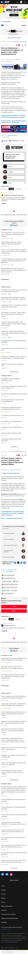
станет (17, 506)
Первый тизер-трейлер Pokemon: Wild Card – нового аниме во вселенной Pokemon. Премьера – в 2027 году (13, 333)
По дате (4, 189)
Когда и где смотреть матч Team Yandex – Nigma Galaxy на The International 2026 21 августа (13, 861)
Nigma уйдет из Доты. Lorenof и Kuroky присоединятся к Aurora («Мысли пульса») (12, 667)
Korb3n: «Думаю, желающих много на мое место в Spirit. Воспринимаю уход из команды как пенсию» (13, 713)
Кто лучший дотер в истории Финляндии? (13, 526)
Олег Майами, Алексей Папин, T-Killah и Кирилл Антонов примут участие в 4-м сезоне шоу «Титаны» (13, 314)
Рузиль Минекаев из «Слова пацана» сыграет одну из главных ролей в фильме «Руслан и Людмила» (13, 234)
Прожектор (3, 910)
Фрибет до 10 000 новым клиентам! (13, 195)
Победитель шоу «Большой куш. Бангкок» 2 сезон (12, 365)
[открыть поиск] (17, 2)
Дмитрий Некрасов (12, 135)
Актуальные (18, 189)
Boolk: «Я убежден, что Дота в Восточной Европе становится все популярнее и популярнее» (13, 697)
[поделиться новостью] (25, 45)
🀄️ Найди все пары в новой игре (10, 473)
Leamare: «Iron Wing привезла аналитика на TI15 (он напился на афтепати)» (13, 763)
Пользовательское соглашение (8, 914)
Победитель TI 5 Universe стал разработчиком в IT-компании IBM (13, 756)
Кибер (2, 41)
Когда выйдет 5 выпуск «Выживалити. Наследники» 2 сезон (10, 379)
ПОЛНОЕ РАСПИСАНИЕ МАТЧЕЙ (14, 37)
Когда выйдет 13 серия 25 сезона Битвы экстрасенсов (11, 439)
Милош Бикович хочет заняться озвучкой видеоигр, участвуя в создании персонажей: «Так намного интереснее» (13, 270)
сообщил (20, 499)
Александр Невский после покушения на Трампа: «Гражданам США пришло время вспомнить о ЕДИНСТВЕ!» (13, 260)
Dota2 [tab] (6, 25)
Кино (5, 41)
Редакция (3, 890)
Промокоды (4, 922)
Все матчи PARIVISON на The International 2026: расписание (13, 800)
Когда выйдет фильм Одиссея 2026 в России (12, 415)
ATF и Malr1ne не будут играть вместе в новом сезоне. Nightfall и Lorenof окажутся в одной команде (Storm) (13, 676)
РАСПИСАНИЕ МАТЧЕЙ (6, 21)
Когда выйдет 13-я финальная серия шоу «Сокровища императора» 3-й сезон (11, 408)
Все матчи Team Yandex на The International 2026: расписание (13, 815)
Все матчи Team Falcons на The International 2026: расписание (13, 853)
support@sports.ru (5, 929)
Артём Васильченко (12, 569)
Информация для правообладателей (9, 918)
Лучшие (11, 189)
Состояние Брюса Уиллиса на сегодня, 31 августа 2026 (13, 349)
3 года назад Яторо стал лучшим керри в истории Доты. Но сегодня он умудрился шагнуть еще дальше (12, 513)
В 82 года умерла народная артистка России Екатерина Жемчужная (12, 400)
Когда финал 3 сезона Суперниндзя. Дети (12, 427)
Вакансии (3, 898)
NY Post (7, 137)
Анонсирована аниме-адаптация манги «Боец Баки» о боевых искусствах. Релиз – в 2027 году (13, 298)
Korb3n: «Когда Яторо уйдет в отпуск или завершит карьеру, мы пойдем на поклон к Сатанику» (12, 772)
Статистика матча (13, 34)
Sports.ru (4, 933)
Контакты (3, 894)
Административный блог (7, 906)
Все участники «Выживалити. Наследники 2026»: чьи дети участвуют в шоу (13, 387)
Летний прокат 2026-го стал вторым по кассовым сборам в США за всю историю (14, 306)
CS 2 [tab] (2, 25)
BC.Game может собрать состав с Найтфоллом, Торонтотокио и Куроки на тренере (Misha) (19, 451)
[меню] (25, 2)
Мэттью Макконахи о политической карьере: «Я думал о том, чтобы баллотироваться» (19, 41)
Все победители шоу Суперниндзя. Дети (11, 421)
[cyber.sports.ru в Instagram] (11, 874)
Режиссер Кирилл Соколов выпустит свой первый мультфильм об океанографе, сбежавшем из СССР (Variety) (13, 323)
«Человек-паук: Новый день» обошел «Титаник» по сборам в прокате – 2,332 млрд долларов (13, 357)
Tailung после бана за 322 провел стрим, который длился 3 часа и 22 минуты (13, 748)
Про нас (3, 886)
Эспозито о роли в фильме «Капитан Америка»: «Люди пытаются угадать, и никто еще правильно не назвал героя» (14, 251)
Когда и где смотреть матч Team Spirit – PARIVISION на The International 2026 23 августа (13, 823)
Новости (8, 41)
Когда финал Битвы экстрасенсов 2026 (11, 433)
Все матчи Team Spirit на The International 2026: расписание (13, 808)
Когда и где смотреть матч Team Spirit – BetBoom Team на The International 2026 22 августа (13, 846)
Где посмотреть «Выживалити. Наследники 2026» (14, 394)
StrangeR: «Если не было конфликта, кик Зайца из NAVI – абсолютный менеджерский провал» (14, 722)
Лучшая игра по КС (9, 625)
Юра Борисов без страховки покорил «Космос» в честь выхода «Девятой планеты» (14, 290)
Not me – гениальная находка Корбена (12, 518)
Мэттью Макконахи (12, 79)
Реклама (3, 902)
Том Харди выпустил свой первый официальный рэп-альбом (13, 341)
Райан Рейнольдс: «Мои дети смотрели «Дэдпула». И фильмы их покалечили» (11, 243)
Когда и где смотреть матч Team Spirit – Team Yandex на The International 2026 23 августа (12, 830)
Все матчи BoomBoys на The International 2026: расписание (13, 838)
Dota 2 (5, 451)
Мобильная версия (14, 880)
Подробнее (15, 942)
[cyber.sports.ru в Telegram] (3, 874)
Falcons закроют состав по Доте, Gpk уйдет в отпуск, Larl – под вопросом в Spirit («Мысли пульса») (12, 730)
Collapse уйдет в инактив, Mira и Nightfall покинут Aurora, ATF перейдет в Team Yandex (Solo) (13, 659)
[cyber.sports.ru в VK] (7, 874)
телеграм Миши (9, 571)
